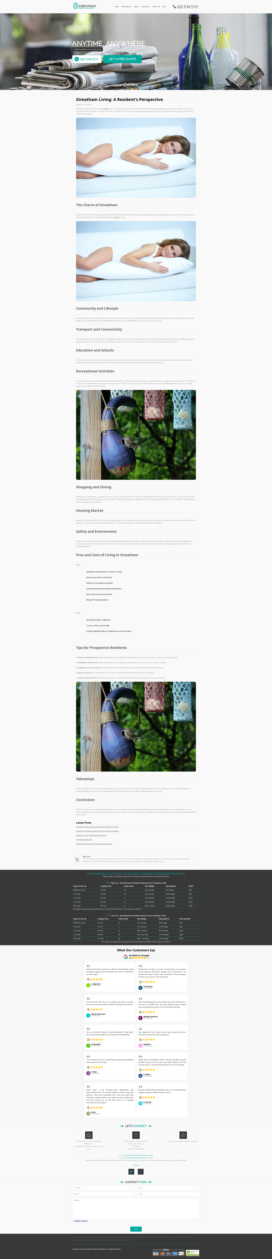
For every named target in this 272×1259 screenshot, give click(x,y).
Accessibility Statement (140, 1237)
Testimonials (126, 6)
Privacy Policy (174, 1237)
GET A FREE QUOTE (122, 62)
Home (117, 6)
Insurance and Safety (97, 1237)
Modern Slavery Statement (118, 1240)
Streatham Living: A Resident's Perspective (91, 835)
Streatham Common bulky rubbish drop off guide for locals (97, 827)
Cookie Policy (187, 1237)
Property (90, 625)
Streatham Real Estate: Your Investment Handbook (94, 844)
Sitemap (136, 1165)
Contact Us (145, 6)
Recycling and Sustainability (118, 1237)
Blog (164, 6)
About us (156, 6)
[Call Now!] (188, 6)
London (105, 109)
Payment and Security (98, 1240)
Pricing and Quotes (80, 1240)
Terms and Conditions (158, 1237)
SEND (136, 1229)
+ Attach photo (80, 1221)
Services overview (80, 1237)
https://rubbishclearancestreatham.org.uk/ (138, 1158)
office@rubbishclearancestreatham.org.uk (138, 1155)
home (116, 217)
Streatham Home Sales (84, 840)
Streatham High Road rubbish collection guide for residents (97, 831)
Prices (136, 6)
